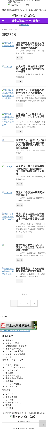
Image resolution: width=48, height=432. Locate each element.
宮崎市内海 (31, 124)
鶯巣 (42, 101)
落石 (20, 232)
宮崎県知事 (23, 277)
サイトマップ (11, 370)
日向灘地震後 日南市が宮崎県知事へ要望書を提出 (30, 269)
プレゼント (10, 357)
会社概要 (9, 408)
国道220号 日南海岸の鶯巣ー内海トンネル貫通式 (30, 91)
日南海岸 (23, 101)
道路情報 (30, 53)
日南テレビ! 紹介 (13, 364)
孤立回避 (25, 98)
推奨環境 (9, 373)
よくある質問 (11, 397)
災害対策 (31, 277)
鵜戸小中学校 (26, 127)
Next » (24, 294)
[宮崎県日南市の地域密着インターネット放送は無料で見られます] (19, 5)
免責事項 (9, 381)
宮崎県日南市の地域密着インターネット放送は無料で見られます (24, 413)
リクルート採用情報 (14, 351)
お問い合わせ (11, 394)
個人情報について (13, 402)
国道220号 (36, 51)
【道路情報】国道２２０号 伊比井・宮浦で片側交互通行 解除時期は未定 (31, 45)
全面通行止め (32, 253)
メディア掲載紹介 (13, 383)
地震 (17, 255)
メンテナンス (11, 386)
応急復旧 (23, 229)
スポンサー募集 (12, 343)
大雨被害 (19, 200)
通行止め (36, 101)
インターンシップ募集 (15, 354)
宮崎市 (31, 98)
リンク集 (9, 400)
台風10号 (30, 177)
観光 (36, 277)
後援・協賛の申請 (13, 348)
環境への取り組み (13, 375)
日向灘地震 (32, 229)
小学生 (38, 124)
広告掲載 (9, 340)
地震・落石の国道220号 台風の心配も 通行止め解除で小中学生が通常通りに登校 (30, 217)
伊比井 (28, 51)
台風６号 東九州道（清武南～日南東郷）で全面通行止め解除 (30, 69)
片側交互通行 (21, 53)
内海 (28, 96)
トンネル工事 (31, 122)
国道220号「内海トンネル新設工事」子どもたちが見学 (30, 116)
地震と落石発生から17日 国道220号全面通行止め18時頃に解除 (30, 247)
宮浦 (42, 51)
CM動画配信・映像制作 (16, 346)
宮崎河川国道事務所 (38, 226)
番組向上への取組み (14, 378)
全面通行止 (31, 198)
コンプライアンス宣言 (15, 367)
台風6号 (29, 74)
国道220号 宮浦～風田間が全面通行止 (30, 193)
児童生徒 (30, 224)
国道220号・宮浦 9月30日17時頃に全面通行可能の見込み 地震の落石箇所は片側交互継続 (31, 144)
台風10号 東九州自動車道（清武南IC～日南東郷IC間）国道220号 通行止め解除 (30, 170)
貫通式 (30, 101)
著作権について (12, 405)
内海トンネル (35, 96)
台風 (28, 274)
